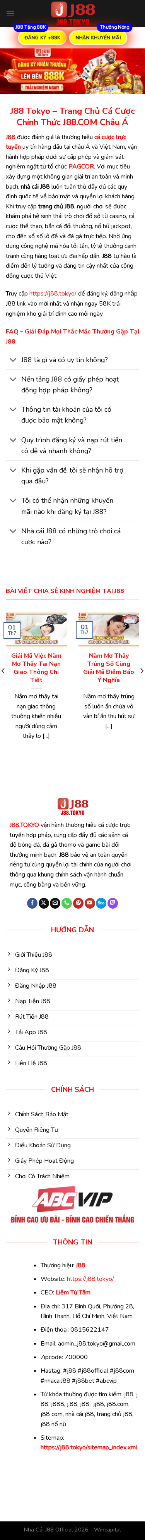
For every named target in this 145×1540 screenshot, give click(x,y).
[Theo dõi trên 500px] (101, 903)
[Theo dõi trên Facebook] (32, 903)
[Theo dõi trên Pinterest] (78, 903)
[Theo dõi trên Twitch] (112, 903)
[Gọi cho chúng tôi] (66, 903)
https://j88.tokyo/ (53, 293)
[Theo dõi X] (44, 903)
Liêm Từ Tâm (73, 1292)
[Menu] (10, 13)
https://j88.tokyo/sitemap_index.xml (89, 1447)
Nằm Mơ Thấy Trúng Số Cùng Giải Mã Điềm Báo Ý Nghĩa (108, 668)
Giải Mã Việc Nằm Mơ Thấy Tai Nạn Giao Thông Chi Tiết (36, 668)
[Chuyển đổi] (13, 360)
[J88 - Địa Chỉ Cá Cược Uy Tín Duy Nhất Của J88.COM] (72, 13)
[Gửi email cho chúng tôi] (55, 903)
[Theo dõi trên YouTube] (90, 903)
